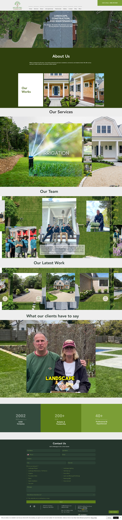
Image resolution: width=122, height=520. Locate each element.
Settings (109, 517)
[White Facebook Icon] (30, 506)
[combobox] (61, 494)
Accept (115, 517)
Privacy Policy (94, 517)
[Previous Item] (30, 150)
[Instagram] (34, 506)
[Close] (120, 518)
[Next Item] (101, 90)
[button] (114, 511)
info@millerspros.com (66, 505)
